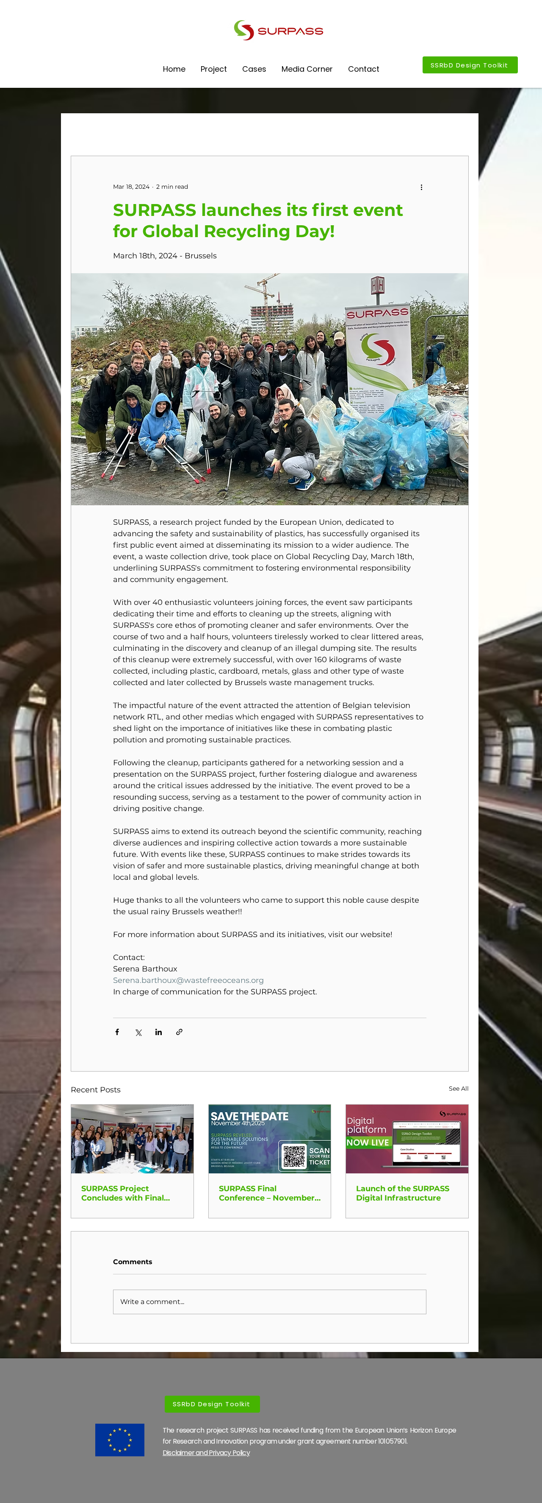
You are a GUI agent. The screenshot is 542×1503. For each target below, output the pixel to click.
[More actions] (421, 187)
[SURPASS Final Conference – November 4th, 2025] (270, 1139)
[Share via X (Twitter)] (138, 1032)
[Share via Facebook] (117, 1032)
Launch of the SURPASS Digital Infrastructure (402, 1193)
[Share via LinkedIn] (159, 1032)
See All (459, 1088)
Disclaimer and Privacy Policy (206, 1453)
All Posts (84, 130)
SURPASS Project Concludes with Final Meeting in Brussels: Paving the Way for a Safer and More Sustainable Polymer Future (122, 1193)
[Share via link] (179, 1032)
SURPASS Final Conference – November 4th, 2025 (267, 1193)
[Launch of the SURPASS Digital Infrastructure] (407, 1139)
